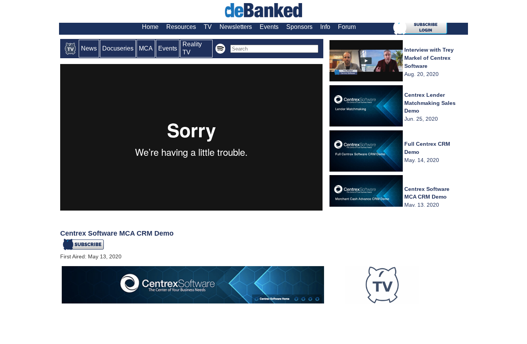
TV (208, 27)
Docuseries (117, 48)
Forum (347, 27)
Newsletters (236, 27)
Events (269, 27)
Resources (181, 27)
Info (325, 27)
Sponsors (299, 27)
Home (150, 27)
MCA (146, 48)
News (89, 48)
